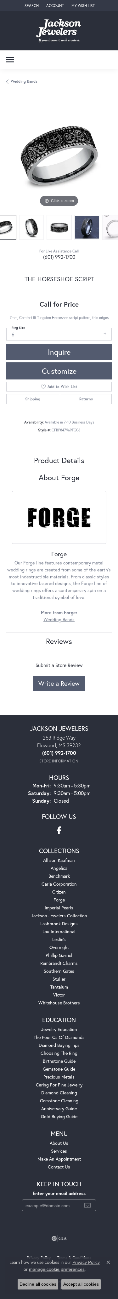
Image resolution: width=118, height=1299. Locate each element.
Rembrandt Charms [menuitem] (59, 963)
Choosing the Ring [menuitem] (59, 1053)
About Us (59, 1143)
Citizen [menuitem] (59, 892)
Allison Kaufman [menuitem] (59, 860)
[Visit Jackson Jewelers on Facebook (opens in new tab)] (59, 830)
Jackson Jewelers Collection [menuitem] (59, 916)
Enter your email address (59, 1193)
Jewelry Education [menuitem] (59, 1029)
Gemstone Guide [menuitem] (59, 1069)
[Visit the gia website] (59, 1238)
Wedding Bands (24, 81)
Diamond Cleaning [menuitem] (59, 1093)
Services (59, 1151)
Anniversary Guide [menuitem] (59, 1108)
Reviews (59, 641)
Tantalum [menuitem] (59, 987)
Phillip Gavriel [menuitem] (59, 955)
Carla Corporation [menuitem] (59, 884)
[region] (59, 155)
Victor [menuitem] (59, 995)
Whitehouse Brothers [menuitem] (59, 1003)
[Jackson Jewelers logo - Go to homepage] (59, 30)
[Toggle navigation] (10, 60)
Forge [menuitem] (59, 900)
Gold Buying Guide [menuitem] (59, 1116)
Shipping (32, 399)
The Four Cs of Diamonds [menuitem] (59, 1037)
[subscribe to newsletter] (87, 1205)
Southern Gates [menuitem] (59, 971)
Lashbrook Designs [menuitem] (59, 923)
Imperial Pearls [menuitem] (59, 908)
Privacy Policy (86, 1262)
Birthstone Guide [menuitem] (59, 1061)
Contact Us (59, 1167)
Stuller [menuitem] (59, 979)
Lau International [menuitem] (59, 931)
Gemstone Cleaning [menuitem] (59, 1101)
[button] (31, 5)
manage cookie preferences (57, 1269)
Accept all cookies (81, 1284)
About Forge (59, 477)
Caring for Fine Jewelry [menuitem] (59, 1085)
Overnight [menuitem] (59, 947)
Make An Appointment (59, 1159)
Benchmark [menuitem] (59, 876)
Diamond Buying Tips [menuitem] (59, 1045)
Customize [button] (59, 371)
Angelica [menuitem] (59, 868)
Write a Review (59, 683)
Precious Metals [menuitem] (59, 1077)
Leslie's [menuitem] (59, 939)
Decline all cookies (38, 1284)
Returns (86, 399)
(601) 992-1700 (59, 256)
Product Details (59, 460)
